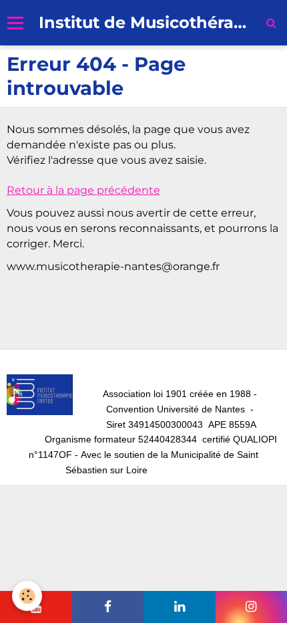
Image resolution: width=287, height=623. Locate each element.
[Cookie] (27, 596)
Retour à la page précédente (83, 190)
